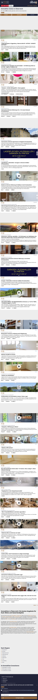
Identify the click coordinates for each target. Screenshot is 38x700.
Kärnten (3, 651)
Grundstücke (17, 616)
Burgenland (4, 649)
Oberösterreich (5, 654)
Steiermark (4, 657)
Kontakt (4, 681)
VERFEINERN (32, 14)
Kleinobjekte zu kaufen (6, 667)
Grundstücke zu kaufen (6, 670)
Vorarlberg (4, 660)
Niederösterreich (5, 652)
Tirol (3, 659)
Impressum (5, 680)
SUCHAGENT (6, 14)
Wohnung (30, 615)
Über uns (5, 678)
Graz (9, 618)
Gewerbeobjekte (9, 616)
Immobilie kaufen (13, 621)
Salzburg (4, 656)
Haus (35, 615)
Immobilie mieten (13, 627)
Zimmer (3, 616)
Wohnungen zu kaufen (6, 669)
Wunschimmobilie (30, 631)
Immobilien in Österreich (16, 615)
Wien (3, 662)
